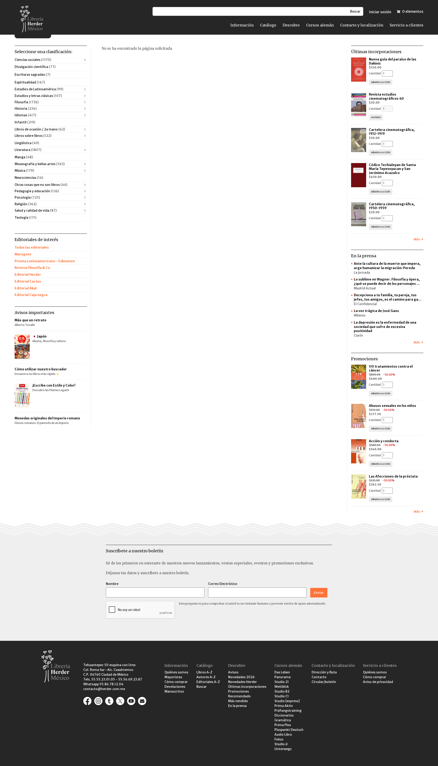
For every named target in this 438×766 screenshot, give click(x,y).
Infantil (25, 122)
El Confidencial (365, 304)
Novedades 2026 (241, 677)
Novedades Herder (242, 682)
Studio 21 (281, 682)
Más (417, 239)
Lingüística (27, 143)
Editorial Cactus (28, 281)
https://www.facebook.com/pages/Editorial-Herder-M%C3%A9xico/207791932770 (87, 701)
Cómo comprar (176, 682)
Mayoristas (173, 677)
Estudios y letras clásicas (38, 96)
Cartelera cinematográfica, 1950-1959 (392, 206)
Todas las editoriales (32, 247)
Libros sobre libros (33, 136)
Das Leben (282, 672)
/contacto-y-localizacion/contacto (142, 701)
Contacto (319, 677)
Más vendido (238, 701)
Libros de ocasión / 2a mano (40, 129)
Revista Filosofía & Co (32, 268)
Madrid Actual (365, 288)
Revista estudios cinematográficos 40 (386, 96)
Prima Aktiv (283, 706)
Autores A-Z (206, 677)
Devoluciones (174, 687)
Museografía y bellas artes (40, 164)
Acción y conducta (384, 441)
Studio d (280, 744)
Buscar (201, 687)
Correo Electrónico (222, 584)
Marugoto (23, 254)
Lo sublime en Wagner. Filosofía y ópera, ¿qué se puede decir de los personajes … (387, 281)
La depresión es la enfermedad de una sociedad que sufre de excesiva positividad (385, 326)
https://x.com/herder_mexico (120, 701)
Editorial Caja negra (31, 295)
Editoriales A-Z (208, 682)
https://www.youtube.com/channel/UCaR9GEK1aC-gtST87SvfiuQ (131, 701)
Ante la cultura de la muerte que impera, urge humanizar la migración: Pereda (387, 266)
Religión (25, 204)
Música (24, 171)
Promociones (238, 691)
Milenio (359, 315)
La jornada (362, 272)
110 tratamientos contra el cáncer (391, 368)
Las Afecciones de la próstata (393, 476)
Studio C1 (281, 696)
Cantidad (375, 73)
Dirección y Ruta (324, 672)
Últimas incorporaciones (247, 687)
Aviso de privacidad (378, 682)
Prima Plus (282, 725)
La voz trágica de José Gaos (376, 311)
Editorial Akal (25, 288)
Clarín (358, 335)
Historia (25, 108)
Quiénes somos (176, 672)
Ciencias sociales (33, 60)
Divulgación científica (35, 67)
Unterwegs (283, 749)
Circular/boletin (324, 682)
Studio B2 (281, 691)
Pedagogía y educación (37, 191)
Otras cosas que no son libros (41, 185)
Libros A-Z (204, 672)
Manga (24, 157)
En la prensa (237, 706)
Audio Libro (283, 734)
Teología (25, 218)
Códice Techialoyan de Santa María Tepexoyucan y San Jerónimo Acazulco (392, 169)
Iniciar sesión (380, 12)
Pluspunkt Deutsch (288, 730)
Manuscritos (174, 691)
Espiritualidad (30, 82)
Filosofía (27, 102)
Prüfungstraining (288, 711)
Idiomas (25, 115)
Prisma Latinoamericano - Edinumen (45, 261)
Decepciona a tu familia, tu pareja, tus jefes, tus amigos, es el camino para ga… (387, 297)
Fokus (278, 739)
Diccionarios (284, 715)
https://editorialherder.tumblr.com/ (109, 701)
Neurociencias (29, 178)
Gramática (282, 720)
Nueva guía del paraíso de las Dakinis (392, 61)
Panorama (282, 677)
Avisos (233, 672)
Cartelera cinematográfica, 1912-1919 (392, 132)
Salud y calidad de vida (36, 210)
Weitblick (281, 687)
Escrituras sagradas (32, 75)
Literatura (28, 150)
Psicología (27, 197)
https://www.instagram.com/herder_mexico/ (98, 701)
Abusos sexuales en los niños (393, 406)
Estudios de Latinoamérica (39, 89)
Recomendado (239, 696)
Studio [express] (287, 701)
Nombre (112, 584)
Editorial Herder (28, 275)
